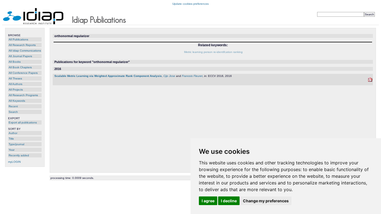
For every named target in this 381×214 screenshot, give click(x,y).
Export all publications (23, 122)
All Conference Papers (23, 72)
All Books (15, 61)
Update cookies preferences (190, 3)
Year (12, 149)
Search (13, 111)
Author (13, 133)
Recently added (19, 155)
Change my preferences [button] (266, 200)
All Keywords (17, 100)
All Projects (16, 89)
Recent (13, 106)
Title (11, 138)
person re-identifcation (218, 52)
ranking (238, 52)
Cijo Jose (169, 75)
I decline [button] (229, 200)
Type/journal (16, 144)
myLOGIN (14, 161)
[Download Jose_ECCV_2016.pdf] (370, 80)
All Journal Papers (20, 56)
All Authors (15, 84)
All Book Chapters (20, 67)
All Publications (18, 39)
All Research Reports (22, 45)
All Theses (15, 78)
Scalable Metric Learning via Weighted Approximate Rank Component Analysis (108, 75)
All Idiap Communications (25, 50)
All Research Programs (23, 95)
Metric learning (193, 52)
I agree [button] (208, 200)
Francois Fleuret (192, 75)
